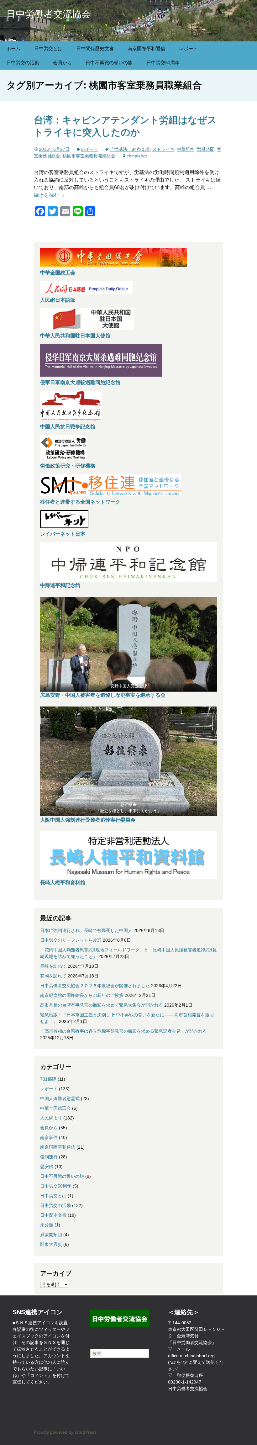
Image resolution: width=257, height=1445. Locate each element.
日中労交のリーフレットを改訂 (71, 940)
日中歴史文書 (53, 1215)
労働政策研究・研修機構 (67, 465)
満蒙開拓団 (51, 1234)
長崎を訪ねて (53, 966)
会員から (62, 62)
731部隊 (48, 1079)
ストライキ (163, 149)
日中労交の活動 (22, 62)
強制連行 (49, 1156)
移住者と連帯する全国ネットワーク (80, 502)
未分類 (46, 1224)
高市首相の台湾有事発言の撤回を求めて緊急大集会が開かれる (101, 1005)
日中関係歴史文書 (95, 48)
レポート (188, 48)
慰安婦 (46, 1166)
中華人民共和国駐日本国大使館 (75, 335)
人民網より (51, 1117)
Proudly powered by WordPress (65, 1432)
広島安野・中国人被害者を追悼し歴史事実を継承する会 (102, 695)
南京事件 (49, 1137)
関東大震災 (51, 1244)
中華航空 (185, 149)
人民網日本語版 (57, 300)
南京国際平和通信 (146, 48)
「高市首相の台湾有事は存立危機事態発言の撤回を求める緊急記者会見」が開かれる (123, 1031)
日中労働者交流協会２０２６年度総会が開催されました (95, 985)
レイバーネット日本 (62, 534)
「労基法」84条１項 (130, 149)
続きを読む (49, 195)
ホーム (13, 48)
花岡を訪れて (53, 975)
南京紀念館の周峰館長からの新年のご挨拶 (81, 995)
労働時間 (205, 149)
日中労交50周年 (163, 62)
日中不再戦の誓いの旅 (109, 62)
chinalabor (137, 155)
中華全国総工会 (57, 272)
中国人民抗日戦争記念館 (67, 426)
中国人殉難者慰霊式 (60, 1098)
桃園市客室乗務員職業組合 (89, 155)
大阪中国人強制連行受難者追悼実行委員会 (87, 820)
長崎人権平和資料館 (62, 882)
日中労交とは (48, 48)
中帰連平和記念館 (60, 585)
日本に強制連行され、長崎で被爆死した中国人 (86, 930)
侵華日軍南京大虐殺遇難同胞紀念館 (80, 382)
